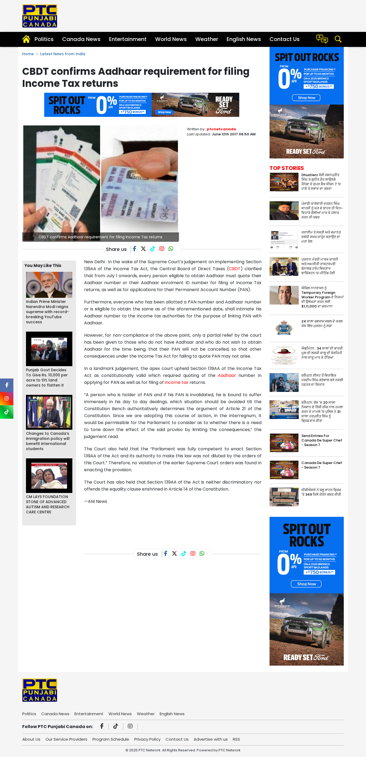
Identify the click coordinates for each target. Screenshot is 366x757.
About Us (31, 739)
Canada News (81, 39)
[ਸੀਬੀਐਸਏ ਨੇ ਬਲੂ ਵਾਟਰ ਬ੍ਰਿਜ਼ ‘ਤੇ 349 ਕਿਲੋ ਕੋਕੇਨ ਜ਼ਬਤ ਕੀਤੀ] (284, 497)
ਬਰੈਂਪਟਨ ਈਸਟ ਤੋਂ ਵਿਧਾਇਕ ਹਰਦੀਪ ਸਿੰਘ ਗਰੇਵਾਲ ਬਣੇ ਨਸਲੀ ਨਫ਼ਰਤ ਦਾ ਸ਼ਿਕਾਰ (322, 380)
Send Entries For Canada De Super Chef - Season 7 (321, 440)
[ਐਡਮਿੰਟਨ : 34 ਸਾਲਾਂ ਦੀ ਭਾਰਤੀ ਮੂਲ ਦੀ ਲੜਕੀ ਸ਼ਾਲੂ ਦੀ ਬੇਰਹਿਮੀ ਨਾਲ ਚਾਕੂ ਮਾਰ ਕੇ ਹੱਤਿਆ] (284, 355)
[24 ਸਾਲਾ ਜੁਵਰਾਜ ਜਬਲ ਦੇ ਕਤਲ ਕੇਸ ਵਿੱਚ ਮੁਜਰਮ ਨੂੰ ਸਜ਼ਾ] (284, 328)
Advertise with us (211, 739)
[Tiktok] (116, 726)
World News (171, 39)
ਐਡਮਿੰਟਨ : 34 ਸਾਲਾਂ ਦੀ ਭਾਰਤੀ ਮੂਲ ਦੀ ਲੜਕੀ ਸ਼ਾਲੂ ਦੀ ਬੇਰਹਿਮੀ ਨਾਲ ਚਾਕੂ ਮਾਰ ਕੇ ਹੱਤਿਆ (322, 353)
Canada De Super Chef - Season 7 (321, 465)
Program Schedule (110, 739)
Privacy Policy (147, 739)
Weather (206, 39)
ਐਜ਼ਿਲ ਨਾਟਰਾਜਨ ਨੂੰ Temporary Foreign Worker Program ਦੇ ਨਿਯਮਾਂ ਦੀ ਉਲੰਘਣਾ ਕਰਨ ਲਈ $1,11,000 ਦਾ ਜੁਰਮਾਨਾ (322, 297)
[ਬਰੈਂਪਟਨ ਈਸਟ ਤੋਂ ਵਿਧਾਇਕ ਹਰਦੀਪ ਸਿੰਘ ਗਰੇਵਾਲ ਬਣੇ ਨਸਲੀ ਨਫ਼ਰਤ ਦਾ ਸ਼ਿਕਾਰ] (284, 382)
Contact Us (285, 39)
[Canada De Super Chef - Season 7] (284, 470)
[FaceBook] (137, 249)
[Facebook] (103, 726)
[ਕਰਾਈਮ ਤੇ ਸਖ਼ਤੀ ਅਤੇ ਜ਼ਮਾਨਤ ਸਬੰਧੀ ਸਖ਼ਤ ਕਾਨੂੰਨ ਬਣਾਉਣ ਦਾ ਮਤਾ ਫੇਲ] (284, 239)
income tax (176, 382)
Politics (44, 39)
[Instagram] (131, 726)
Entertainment (128, 39)
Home (28, 54)
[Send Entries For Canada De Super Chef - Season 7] (284, 443)
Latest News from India (62, 54)
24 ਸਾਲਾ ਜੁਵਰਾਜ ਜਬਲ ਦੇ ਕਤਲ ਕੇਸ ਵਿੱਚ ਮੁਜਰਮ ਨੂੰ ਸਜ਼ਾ (322, 323)
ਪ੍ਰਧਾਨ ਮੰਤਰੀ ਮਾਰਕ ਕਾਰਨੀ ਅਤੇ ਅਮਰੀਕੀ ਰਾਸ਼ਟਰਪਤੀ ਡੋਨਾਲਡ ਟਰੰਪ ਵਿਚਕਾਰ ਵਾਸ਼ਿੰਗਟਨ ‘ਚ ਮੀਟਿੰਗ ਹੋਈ (319, 266)
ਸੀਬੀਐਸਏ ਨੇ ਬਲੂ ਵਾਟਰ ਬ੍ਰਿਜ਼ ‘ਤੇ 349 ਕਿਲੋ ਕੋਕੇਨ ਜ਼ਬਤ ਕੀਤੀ (321, 492)
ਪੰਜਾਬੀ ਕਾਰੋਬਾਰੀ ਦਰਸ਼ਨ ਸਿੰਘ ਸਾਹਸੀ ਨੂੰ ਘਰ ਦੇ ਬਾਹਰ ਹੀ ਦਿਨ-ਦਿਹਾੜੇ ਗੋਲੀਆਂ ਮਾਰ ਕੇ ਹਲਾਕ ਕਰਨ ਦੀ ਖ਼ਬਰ (322, 210)
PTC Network (230, 750)
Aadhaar (227, 375)
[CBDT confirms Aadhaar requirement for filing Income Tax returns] (100, 183)
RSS (236, 739)
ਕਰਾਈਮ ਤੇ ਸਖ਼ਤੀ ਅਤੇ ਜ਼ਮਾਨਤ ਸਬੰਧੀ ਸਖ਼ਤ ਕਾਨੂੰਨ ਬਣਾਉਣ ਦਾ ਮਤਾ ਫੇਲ (321, 237)
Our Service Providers (66, 739)
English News (244, 39)
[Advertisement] (181, 522)
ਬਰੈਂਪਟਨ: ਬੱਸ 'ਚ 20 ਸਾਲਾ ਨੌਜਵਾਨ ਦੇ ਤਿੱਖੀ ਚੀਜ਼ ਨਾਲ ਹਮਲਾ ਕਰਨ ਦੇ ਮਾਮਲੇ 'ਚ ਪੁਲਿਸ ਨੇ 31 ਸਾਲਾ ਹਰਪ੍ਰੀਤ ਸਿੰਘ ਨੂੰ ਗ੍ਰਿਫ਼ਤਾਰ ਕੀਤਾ (322, 411)
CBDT (235, 269)
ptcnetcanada (221, 129)
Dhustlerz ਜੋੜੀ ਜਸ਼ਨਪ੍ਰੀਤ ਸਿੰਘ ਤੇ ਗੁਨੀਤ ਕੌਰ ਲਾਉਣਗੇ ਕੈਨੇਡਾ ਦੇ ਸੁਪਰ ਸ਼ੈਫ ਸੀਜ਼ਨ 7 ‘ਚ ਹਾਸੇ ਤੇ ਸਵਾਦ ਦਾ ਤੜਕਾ (321, 181)
